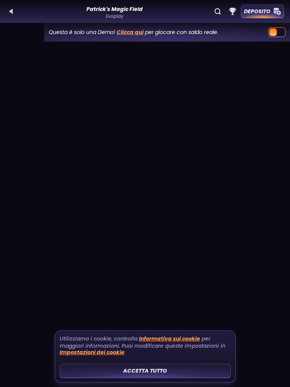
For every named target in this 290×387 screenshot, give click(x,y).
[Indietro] (11, 11)
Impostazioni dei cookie (92, 352)
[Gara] (232, 11)
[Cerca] (217, 11)
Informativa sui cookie (169, 338)
